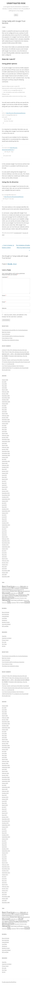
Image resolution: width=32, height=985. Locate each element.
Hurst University (6, 334)
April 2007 (4, 574)
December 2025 (6, 395)
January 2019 (5, 471)
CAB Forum (4, 588)
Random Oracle (6, 622)
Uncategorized (17, 233)
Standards (13, 602)
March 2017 (5, 487)
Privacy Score (5, 640)
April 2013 (4, 535)
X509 (27, 602)
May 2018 (4, 477)
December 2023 (6, 439)
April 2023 (4, 443)
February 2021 (5, 465)
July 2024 (4, 425)
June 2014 (4, 517)
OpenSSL (12, 595)
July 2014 (4, 515)
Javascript (13, 591)
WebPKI (22, 602)
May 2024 (4, 429)
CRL (12, 588)
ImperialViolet (5, 616)
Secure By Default (6, 624)
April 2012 (4, 556)
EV (15, 589)
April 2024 (4, 431)
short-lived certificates (17, 600)
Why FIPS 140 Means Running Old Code (17, 350)
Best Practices (8, 586)
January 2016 (5, 491)
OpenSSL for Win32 (6, 638)
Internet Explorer (6, 591)
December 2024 (6, 419)
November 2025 (6, 397)
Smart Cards (26, 600)
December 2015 (6, 493)
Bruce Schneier (5, 612)
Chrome (9, 588)
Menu (16, 14)
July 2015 (4, 503)
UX (19, 602)
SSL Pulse (4, 644)
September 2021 (6, 461)
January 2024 (5, 437)
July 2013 (4, 529)
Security (6, 599)
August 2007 (5, 572)
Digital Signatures (7, 589)
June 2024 (4, 427)
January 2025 (5, 417)
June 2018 (4, 475)
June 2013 (4, 531)
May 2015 (4, 507)
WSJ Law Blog (5, 626)
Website (4, 308)
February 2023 (5, 447)
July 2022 (4, 459)
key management (25, 591)
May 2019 (4, 469)
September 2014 (6, 511)
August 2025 (5, 403)
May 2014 (4, 519)
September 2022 (6, 455)
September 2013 (6, 525)
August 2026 (5, 380)
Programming (10, 596)
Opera (16, 595)
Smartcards (4, 602)
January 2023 (5, 449)
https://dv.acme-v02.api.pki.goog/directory (15, 113)
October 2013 (5, 523)
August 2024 (5, 423)
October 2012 (5, 544)
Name (4, 295)
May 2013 (4, 533)
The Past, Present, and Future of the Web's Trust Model (15, 360)
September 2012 (6, 546)
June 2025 (4, 407)
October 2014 (5, 509)
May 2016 (4, 489)
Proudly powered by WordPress (9, 982)
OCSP (20, 592)
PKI (28, 594)
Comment (5, 277)
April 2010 (4, 568)
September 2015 (6, 499)
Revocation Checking (19, 598)
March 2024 (5, 433)
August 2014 (5, 513)
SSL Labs (4, 642)
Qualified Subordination (20, 596)
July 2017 (4, 481)
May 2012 (4, 554)
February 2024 (5, 435)
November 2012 (6, 542)
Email (4, 302)
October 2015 (5, 497)
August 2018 (5, 473)
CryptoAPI (16, 588)
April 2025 (4, 411)
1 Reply (3, 27)
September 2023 (6, 441)
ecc (14, 589)
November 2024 (6, 421)
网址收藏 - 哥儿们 (12, 264)
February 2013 (5, 538)
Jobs (18, 591)
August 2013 (5, 527)
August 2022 (5, 457)
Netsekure (4, 620)
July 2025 (4, 405)
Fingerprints (19, 589)
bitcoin (23, 586)
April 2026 (4, 387)
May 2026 (4, 385)
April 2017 (4, 485)
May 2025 (4, 409)
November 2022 (6, 453)
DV (12, 589)
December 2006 (6, 576)
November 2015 (6, 495)
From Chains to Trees (7, 338)
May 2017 (4, 483)
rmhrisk (4, 350)
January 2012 (5, 562)
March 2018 (5, 479)
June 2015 (4, 505)
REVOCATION (8, 597)
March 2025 (5, 413)
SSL (9, 602)
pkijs (6, 596)
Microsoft (6, 592)
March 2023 (5, 445)
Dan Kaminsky (5, 614)
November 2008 (6, 570)
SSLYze (3, 646)
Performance (22, 595)
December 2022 (6, 451)
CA (27, 587)
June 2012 (4, 552)
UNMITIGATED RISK (16, 3)
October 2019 (5, 467)
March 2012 (5, 558)
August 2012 (5, 548)
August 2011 (5, 564)
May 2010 (4, 566)
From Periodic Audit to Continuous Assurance (13, 336)
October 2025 (5, 399)
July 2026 (4, 381)
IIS (23, 589)
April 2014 (4, 521)
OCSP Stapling (5, 595)
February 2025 (5, 415)
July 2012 (4, 550)
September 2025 (6, 401)
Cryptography (24, 588)
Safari (25, 598)
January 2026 (5, 393)
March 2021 (5, 463)
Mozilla (12, 593)
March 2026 (5, 389)
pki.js (3, 596)
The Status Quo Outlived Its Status (10, 340)
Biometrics (17, 586)
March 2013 (5, 537)
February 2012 (5, 560)
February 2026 (5, 391)
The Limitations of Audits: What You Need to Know (23, 247)
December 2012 (6, 540)
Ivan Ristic (4, 618)
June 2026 (4, 383)
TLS (17, 602)
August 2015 (5, 501)
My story (16, 593)
